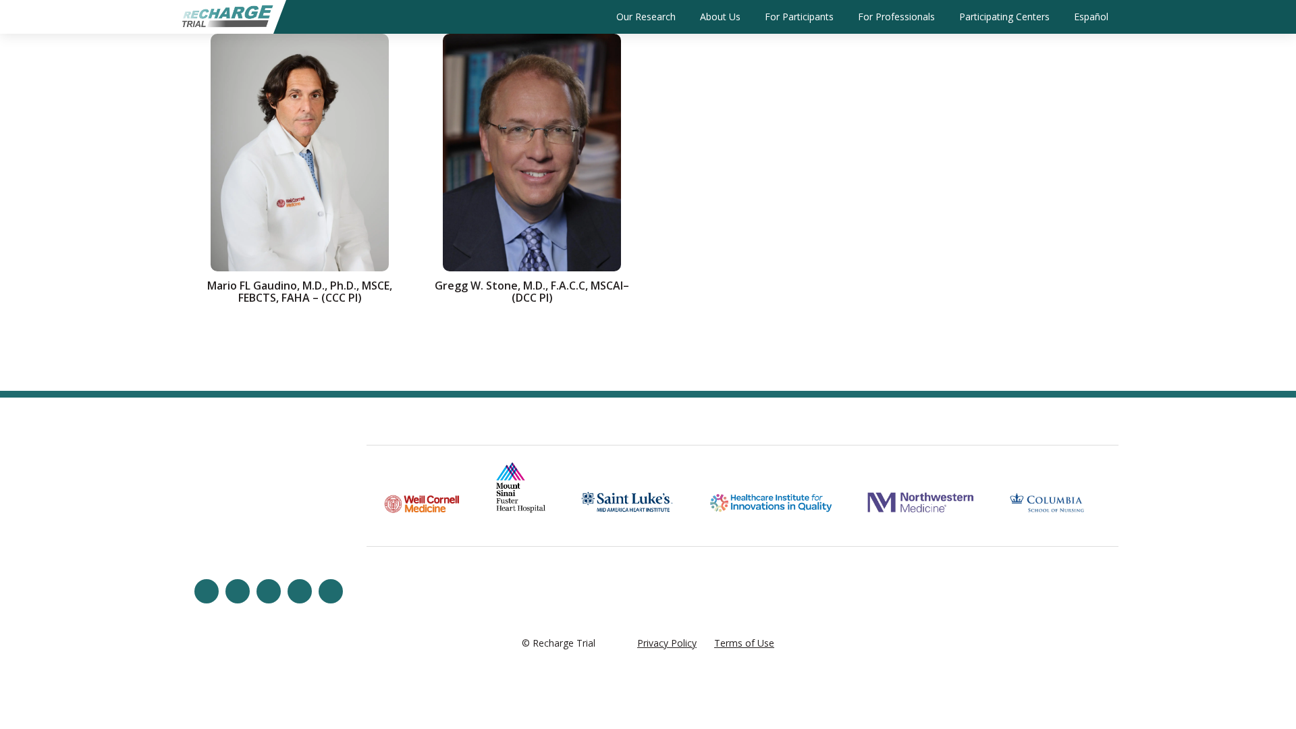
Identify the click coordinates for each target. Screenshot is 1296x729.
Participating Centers (1004, 16)
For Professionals (896, 16)
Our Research (646, 16)
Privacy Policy (667, 643)
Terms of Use (744, 643)
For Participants (799, 16)
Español (1091, 16)
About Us (720, 16)
